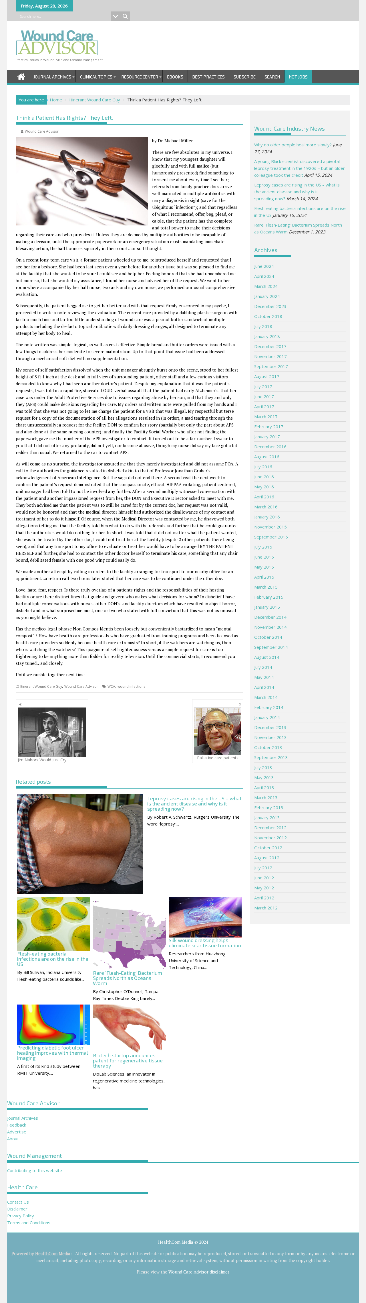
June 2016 (264, 476)
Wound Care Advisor (42, 131)
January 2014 (267, 717)
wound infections (131, 686)
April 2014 (264, 687)
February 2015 (268, 597)
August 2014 (266, 657)
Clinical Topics (96, 76)
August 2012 (266, 857)
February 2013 (268, 807)
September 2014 (271, 647)
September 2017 (271, 366)
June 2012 (264, 878)
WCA (111, 686)
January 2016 (267, 517)
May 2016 (264, 487)
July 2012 (263, 867)
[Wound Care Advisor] (21, 75)
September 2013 (271, 757)
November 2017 (270, 356)
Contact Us (18, 1202)
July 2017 (263, 386)
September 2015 (271, 537)
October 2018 (268, 316)
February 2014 (268, 707)
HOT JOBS (298, 76)
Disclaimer (17, 1209)
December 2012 (270, 827)
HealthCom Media (52, 1253)
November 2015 (270, 527)
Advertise (16, 1132)
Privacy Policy (20, 1216)
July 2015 (263, 547)
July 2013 (263, 767)
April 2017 (264, 406)
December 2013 (270, 727)
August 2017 (266, 376)
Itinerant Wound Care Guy (41, 686)
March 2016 (266, 507)
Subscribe (245, 76)
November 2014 (270, 627)
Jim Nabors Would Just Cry (42, 759)
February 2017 (268, 426)
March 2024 (266, 286)
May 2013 (264, 777)
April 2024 (264, 276)
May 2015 (264, 567)
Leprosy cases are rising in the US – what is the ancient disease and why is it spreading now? (297, 191)
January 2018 (267, 336)
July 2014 (263, 667)
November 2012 (270, 837)
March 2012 (266, 908)
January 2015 (267, 607)
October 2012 (268, 847)
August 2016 (266, 456)
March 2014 (266, 697)
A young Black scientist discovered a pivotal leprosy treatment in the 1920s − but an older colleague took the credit (299, 168)
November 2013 (270, 737)
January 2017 (267, 436)
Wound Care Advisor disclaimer (198, 1272)
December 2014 (270, 617)
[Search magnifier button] (125, 16)
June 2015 (264, 557)
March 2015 (266, 587)
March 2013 (266, 797)
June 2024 (264, 266)
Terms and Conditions (28, 1222)
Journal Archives (52, 76)
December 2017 (270, 346)
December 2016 (270, 446)
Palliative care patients (217, 757)
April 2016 (264, 497)
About (13, 1138)
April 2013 (264, 787)
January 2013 (267, 817)
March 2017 (266, 416)
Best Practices (208, 76)
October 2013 (268, 747)
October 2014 (268, 637)
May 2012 (264, 888)
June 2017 (264, 396)
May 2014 (264, 677)
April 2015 (264, 577)
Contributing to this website (34, 1170)
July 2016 (263, 466)
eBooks (175, 76)
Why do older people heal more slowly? (293, 145)
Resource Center (139, 76)
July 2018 (263, 326)
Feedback (16, 1125)
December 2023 (270, 306)
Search (272, 76)
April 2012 (264, 898)
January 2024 (267, 296)
